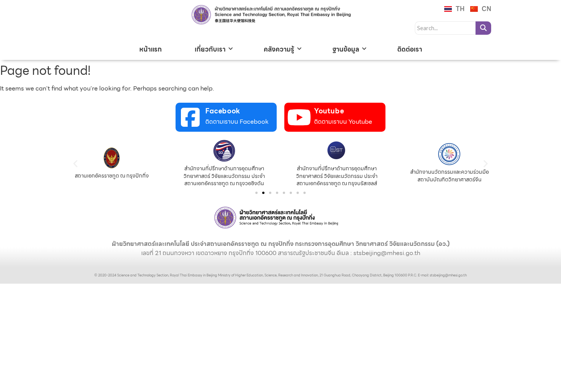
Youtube (329, 110)
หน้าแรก (150, 49)
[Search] (483, 28)
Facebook (222, 110)
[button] (75, 163)
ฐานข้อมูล (345, 49)
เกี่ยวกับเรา (210, 49)
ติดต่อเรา (409, 49)
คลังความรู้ (279, 49)
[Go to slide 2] (263, 193)
